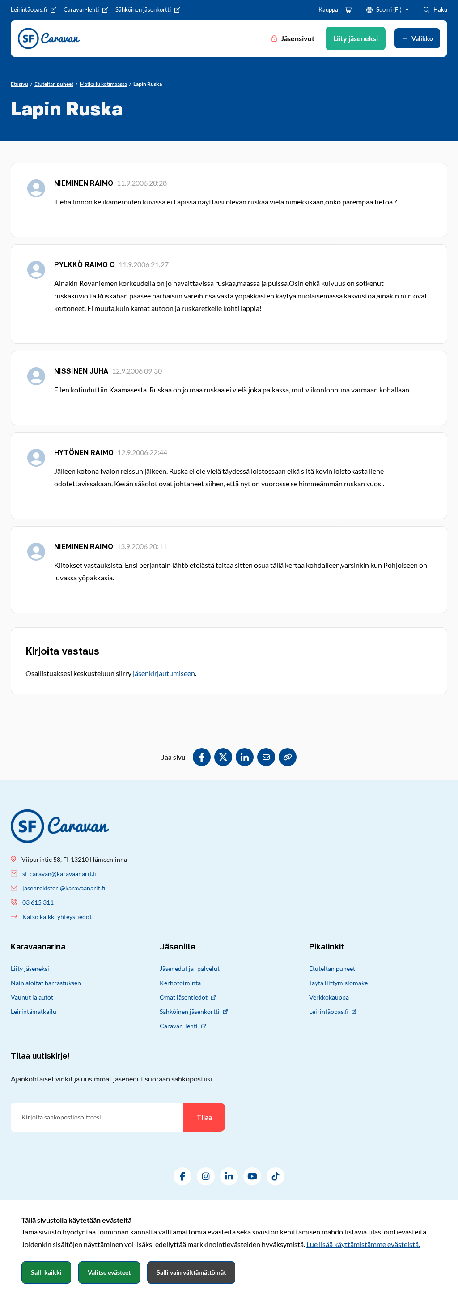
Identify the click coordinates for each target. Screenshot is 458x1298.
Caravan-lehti (179, 1026)
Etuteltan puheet (332, 968)
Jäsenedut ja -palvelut (190, 968)
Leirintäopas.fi (328, 1011)
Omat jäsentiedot (184, 997)
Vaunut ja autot (32, 997)
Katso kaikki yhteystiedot (57, 916)
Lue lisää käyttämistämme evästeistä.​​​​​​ (363, 1244)
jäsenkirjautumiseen (164, 673)
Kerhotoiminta (180, 983)
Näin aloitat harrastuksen (46, 983)
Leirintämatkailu (33, 1011)
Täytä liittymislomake (338, 983)
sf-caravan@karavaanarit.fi (59, 873)
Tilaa (204, 1117)
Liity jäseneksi (30, 968)
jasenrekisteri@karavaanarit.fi (63, 888)
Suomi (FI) (389, 9)
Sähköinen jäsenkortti (190, 1011)
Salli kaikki (46, 1272)
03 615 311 (38, 902)
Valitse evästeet (109, 1272)
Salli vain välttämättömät (191, 1272)
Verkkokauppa (329, 997)
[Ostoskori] (348, 10)
